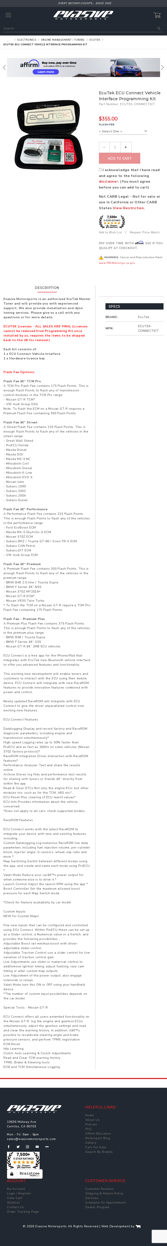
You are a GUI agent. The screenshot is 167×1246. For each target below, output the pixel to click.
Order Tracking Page (23, 1212)
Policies (91, 1124)
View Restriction (128, 208)
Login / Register (19, 1193)
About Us (92, 1120)
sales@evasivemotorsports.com (31, 1139)
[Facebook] (10, 1148)
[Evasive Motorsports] (83, 15)
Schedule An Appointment (105, 1203)
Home (89, 1115)
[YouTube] (39, 1148)
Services (91, 1198)
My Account (16, 1189)
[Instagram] (29, 1148)
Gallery (91, 1143)
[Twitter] (20, 1148)
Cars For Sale (95, 1147)
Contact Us (15, 1207)
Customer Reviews (99, 1189)
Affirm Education (98, 1134)
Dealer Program (97, 1207)
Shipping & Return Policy (104, 1193)
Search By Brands (99, 1152)
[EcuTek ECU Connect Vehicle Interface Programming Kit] (49, 133)
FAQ (88, 1129)
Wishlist (13, 1203)
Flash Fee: (107, 124)
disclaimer (108, 181)
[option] (83, 67)
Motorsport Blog (97, 1138)
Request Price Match (145, 232)
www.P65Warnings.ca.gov (117, 263)
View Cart (14, 1198)
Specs (114, 306)
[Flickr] (48, 1148)
